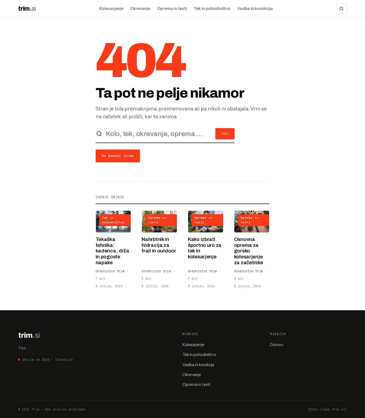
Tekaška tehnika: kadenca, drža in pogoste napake (112, 250)
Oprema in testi (172, 8)
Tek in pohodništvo (212, 8)
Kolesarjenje (111, 8)
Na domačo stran (118, 156)
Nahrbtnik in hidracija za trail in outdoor (159, 245)
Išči (225, 133)
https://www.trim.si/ (327, 409)
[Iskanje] (341, 8)
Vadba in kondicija (255, 8)
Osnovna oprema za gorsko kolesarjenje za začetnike (248, 250)
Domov (277, 344)
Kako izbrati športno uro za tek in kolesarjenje (205, 248)
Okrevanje (140, 8)
